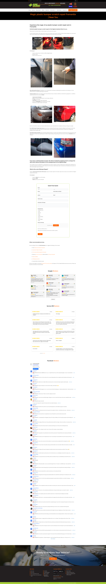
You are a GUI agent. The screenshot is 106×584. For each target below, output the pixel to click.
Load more (53, 299)
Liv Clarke (34, 458)
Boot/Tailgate (40, 219)
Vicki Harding (35, 499)
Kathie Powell (35, 504)
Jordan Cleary (35, 439)
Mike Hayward (35, 450)
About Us (47, 10)
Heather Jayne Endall (36, 391)
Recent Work (38, 10)
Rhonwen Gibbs (35, 408)
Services (33, 10)
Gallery (43, 10)
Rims (39, 220)
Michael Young (35, 472)
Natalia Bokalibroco (36, 523)
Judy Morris (35, 404)
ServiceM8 (44, 353)
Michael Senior (35, 395)
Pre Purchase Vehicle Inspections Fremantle (39, 252)
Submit (40, 234)
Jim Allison (34, 483)
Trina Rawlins (35, 387)
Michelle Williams (36, 488)
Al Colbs (34, 461)
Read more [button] (32, 282)
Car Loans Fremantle (39, 254)
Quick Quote (59, 10)
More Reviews (53, 538)
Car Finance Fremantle (51, 254)
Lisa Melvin (35, 465)
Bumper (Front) (40, 210)
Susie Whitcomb (35, 528)
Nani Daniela (35, 398)
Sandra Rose (35, 370)
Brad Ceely (34, 519)
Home (30, 10)
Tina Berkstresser (36, 476)
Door (39, 217)
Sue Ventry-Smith (36, 375)
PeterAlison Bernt (36, 479)
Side (39, 211)
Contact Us (64, 10)
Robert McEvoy (35, 442)
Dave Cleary (35, 531)
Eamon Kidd (35, 511)
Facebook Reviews (58, 576)
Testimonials (52, 10)
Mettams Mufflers (35, 256)
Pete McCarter (35, 379)
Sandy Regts (35, 430)
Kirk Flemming (35, 491)
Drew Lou (34, 516)
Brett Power (35, 383)
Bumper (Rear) (40, 216)
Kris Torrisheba (35, 423)
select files (56, 225)
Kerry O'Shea (35, 434)
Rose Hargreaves (35, 495)
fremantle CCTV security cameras (46, 263)
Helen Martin (35, 447)
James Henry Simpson (36, 411)
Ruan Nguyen (35, 415)
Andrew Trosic (35, 427)
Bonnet (39, 212)
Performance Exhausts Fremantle (39, 247)
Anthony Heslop (35, 454)
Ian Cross (34, 535)
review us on (35, 368)
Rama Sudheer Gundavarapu (37, 508)
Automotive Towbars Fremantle (37, 249)
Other (39, 215)
